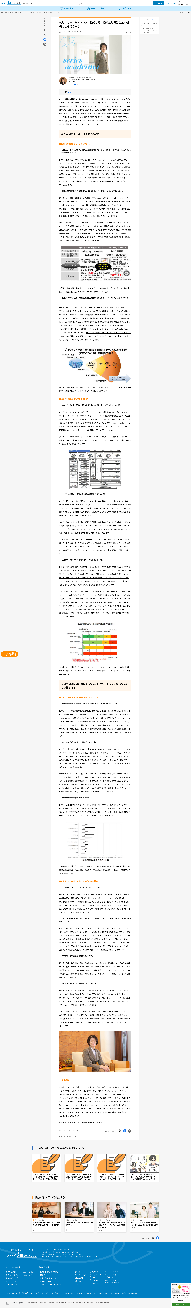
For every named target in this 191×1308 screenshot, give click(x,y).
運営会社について (80, 1302)
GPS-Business (132, 1293)
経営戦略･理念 (12, 1284)
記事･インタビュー (80, 1272)
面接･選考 (43, 1275)
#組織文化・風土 (71, 1136)
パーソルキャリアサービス (95, 1276)
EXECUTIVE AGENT (69, 1293)
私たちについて (95, 1280)
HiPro (95, 1293)
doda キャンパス (120, 1293)
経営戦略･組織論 (45, 1281)
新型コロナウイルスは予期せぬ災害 (149, 24)
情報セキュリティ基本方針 (47, 1302)
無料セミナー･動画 (80, 1275)
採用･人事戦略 (12, 1272)
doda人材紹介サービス (42, 1293)
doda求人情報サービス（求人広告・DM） (20, 1293)
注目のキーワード (80, 1284)
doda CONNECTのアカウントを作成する (112, 1281)
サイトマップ (90, 1302)
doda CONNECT (159, 3)
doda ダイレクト (56, 1293)
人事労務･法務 (12, 1281)
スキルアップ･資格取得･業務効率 (50, 1284)
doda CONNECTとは (111, 1272)
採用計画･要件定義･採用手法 (49, 1272)
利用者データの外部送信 (102, 1302)
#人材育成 (62, 1136)
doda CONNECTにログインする (111, 1276)
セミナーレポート (29, 1275)
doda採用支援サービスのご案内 (65, 1302)
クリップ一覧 (94, 1272)
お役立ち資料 (78, 1278)
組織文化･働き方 (13, 1278)
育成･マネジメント (14, 1275)
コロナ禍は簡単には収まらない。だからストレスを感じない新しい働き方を (149, 30)
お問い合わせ (94, 1283)
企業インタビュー (29, 1272)
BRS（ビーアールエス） (84, 1293)
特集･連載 (77, 1281)
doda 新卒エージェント (106, 1293)
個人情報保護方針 (33, 1302)
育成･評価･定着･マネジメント (49, 1278)
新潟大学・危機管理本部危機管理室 (80, 77)
